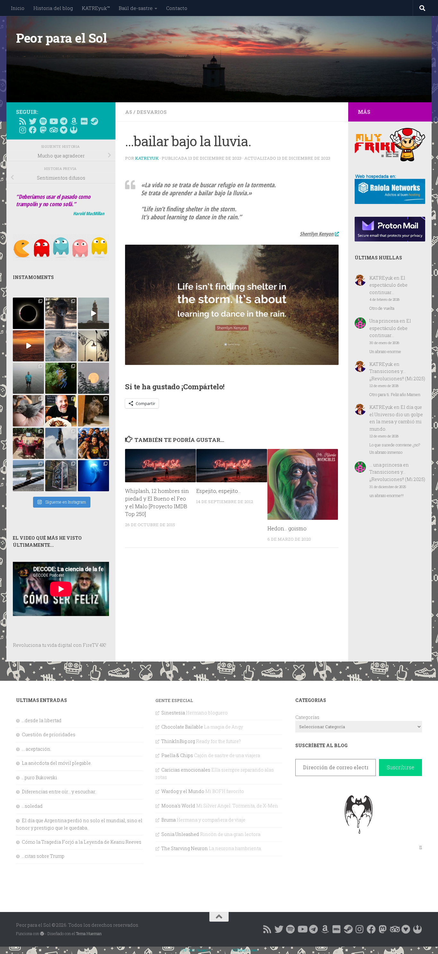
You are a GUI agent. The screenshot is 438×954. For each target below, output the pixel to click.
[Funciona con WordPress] (42, 934)
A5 (128, 112)
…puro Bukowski (39, 777)
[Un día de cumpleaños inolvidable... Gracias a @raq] (60, 443)
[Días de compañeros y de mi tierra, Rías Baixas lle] (28, 443)
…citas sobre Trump (43, 856)
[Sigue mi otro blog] (74, 130)
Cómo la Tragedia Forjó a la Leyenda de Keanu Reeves (81, 842)
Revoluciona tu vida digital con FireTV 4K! (59, 645)
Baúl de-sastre (136, 8)
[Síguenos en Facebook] (33, 130)
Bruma (168, 820)
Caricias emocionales (185, 770)
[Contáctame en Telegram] (63, 121)
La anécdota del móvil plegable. (57, 763)
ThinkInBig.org (178, 741)
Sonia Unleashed (180, 834)
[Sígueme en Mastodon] (43, 130)
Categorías (307, 717)
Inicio (17, 8)
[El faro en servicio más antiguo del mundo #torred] (93, 313)
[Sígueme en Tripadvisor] (53, 130)
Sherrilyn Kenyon (316, 233)
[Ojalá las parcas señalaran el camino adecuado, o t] (93, 378)
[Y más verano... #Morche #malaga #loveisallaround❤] (93, 345)
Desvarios (152, 112)
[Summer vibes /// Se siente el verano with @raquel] (28, 378)
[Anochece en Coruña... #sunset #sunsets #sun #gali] (28, 345)
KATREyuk (147, 158)
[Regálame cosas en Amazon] (74, 121)
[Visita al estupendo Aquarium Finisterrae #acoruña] (60, 345)
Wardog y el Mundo (182, 791)
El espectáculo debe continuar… (388, 285)
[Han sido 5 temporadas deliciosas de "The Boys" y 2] (93, 443)
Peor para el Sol (61, 38)
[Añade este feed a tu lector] (22, 121)
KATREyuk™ (96, 8)
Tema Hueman (89, 933)
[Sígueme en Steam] (94, 121)
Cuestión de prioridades (48, 734)
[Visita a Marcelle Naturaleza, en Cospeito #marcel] (60, 313)
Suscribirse (400, 767)
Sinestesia (173, 713)
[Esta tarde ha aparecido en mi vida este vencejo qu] (28, 410)
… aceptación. (36, 749)
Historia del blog (53, 8)
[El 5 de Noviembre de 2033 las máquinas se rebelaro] (60, 410)
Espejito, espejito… (218, 490)
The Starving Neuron (184, 848)
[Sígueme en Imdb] (84, 121)
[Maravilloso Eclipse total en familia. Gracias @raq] (28, 313)
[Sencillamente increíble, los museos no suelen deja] (60, 475)
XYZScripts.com (244, 950)
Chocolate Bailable (182, 727)
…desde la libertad (42, 720)
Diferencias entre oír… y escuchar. (59, 792)
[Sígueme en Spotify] (43, 121)
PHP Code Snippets (195, 950)
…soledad (32, 806)
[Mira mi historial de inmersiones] (63, 130)
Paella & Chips (177, 755)
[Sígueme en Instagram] (22, 130)
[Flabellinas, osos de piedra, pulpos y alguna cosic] (60, 378)
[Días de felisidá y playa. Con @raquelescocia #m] (28, 475)
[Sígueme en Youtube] (53, 121)
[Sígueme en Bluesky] (33, 121)
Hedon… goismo (287, 528)
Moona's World (178, 806)
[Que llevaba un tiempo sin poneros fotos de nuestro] (93, 410)
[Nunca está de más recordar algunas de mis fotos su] (93, 475)
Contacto (176, 8)
